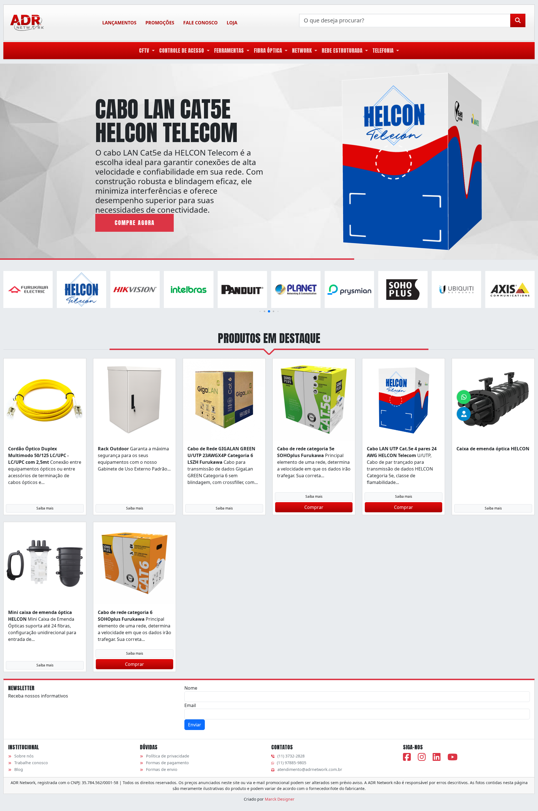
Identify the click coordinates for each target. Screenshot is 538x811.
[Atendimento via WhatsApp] (464, 397)
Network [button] (302, 50)
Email (190, 705)
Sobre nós (24, 756)
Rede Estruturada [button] (343, 50)
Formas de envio (161, 769)
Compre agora (135, 222)
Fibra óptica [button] (268, 50)
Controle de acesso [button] (182, 50)
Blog (18, 769)
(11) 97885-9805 (291, 762)
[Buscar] (517, 20)
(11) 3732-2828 (291, 756)
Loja (232, 23)
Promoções (159, 23)
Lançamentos (119, 23)
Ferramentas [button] (229, 50)
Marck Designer (279, 799)
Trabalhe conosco (31, 762)
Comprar (313, 507)
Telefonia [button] (383, 50)
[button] (260, 311)
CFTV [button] (144, 50)
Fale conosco (200, 23)
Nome (190, 688)
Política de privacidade (167, 756)
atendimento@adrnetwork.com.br (309, 769)
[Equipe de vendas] (464, 414)
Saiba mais (45, 508)
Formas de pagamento (167, 762)
